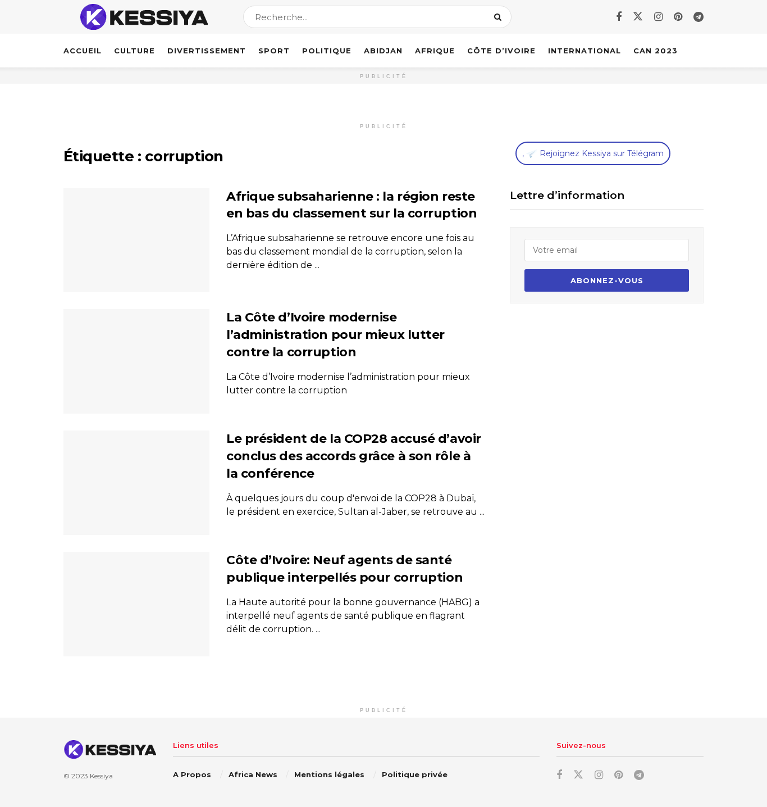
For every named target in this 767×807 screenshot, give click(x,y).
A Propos (192, 774)
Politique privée (415, 774)
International (584, 50)
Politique (326, 50)
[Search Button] (500, 17)
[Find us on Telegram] (698, 17)
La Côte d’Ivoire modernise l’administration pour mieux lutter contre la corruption (335, 335)
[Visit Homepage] (143, 17)
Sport (274, 50)
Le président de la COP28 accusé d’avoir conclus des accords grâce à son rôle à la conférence (353, 456)
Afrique (435, 50)
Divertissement (206, 50)
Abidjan (383, 50)
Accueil (82, 50)
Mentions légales (329, 774)
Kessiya (101, 776)
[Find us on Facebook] (619, 17)
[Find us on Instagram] (658, 17)
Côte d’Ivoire (501, 50)
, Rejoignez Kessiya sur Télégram (593, 153)
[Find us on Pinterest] (678, 17)
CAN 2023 (655, 50)
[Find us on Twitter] (638, 17)
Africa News (253, 774)
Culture (134, 50)
